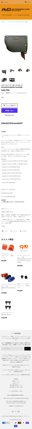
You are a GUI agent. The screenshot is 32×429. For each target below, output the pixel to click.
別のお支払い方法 (9, 115)
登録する (28, 348)
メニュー (5, 2)
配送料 (7, 93)
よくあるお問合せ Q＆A (16, 391)
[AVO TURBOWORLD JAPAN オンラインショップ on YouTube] (18, 411)
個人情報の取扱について (16, 385)
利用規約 (16, 379)
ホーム (3, 21)
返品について (16, 383)
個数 (2, 97)
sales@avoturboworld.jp (22, 398)
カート (29, 2)
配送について (16, 381)
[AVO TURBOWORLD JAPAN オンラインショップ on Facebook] (13, 411)
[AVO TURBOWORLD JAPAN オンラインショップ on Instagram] (15, 411)
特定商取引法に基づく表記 (16, 387)
